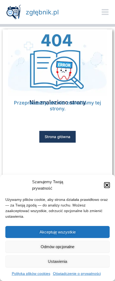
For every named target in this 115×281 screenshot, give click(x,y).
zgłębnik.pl (42, 12)
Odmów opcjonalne (57, 246)
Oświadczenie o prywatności (77, 273)
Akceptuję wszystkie (58, 232)
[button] (107, 185)
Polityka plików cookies (31, 273)
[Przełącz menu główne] (105, 12)
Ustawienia (57, 261)
